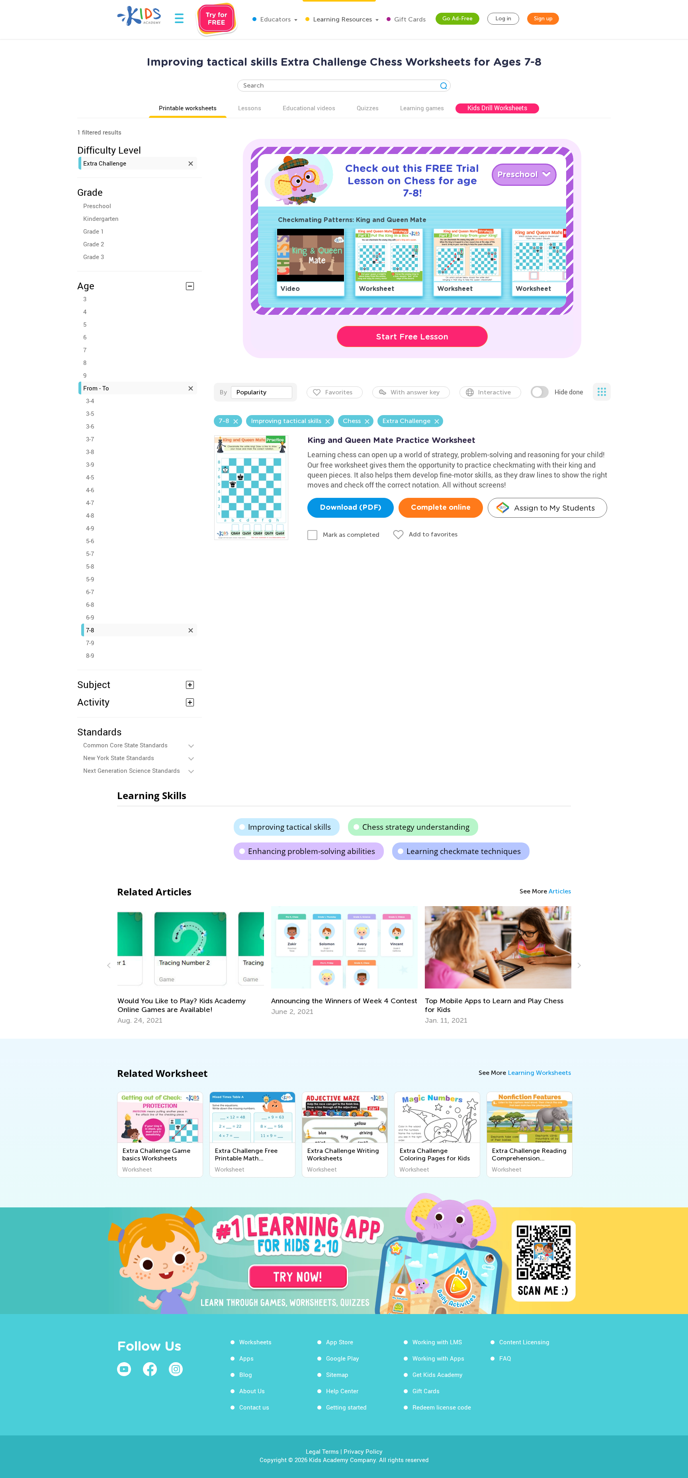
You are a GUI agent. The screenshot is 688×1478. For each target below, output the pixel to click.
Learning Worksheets (539, 1072)
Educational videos (309, 108)
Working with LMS (437, 1342)
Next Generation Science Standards (131, 770)
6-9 (90, 617)
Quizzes (368, 108)
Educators (274, 19)
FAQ (505, 1358)
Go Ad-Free (457, 18)
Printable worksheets (188, 108)
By (223, 392)
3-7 (90, 439)
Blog (245, 1375)
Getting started (346, 1407)
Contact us (254, 1407)
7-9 (90, 643)
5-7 (90, 554)
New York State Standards (118, 758)
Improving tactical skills (289, 827)
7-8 (90, 630)
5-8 (90, 566)
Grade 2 (93, 244)
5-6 (90, 541)
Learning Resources (341, 19)
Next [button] (578, 965)
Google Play (342, 1358)
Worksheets (255, 1342)
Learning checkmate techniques (464, 851)
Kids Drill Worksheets (497, 107)
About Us (252, 1391)
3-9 (90, 464)
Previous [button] (110, 965)
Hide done (569, 392)
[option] (190, 961)
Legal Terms (322, 1451)
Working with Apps (438, 1358)
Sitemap (337, 1375)
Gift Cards (409, 19)
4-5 (90, 477)
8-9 (90, 655)
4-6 (90, 490)
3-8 (90, 452)
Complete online (441, 507)
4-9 (90, 528)
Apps (246, 1358)
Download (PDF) (350, 507)
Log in (503, 18)
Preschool (97, 206)
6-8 (90, 604)
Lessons (249, 108)
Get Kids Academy (437, 1375)
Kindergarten (101, 218)
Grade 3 (93, 257)
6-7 (90, 592)
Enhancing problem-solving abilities (311, 851)
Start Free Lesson (412, 336)
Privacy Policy (363, 1451)
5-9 (90, 579)
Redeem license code (441, 1407)
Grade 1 (93, 231)
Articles (560, 891)
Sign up (543, 18)
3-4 (90, 401)
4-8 (90, 515)
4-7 (90, 503)
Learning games (422, 108)
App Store (339, 1342)
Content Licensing (524, 1342)
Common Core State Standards (125, 745)
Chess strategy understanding (415, 827)
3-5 (90, 413)
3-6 (90, 426)
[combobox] (261, 392)
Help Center (342, 1391)
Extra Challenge (104, 163)
